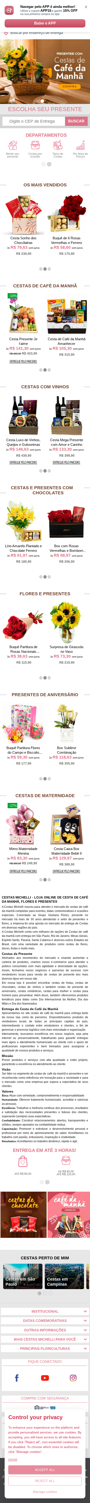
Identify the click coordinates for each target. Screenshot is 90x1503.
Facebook (16, 1378)
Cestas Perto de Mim (45, 1258)
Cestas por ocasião (35, 155)
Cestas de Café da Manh (45, 285)
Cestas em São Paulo (20, 1282)
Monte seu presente (12, 155)
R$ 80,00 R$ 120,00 (66, 1173)
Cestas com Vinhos (45, 386)
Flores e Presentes (45, 593)
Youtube (45, 1378)
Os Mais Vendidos (45, 184)
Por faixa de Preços (80, 155)
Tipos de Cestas (57, 155)
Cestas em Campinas (57, 1282)
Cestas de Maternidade (45, 795)
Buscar (76, 121)
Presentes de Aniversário (45, 694)
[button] (42, 101)
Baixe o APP (45, 23)
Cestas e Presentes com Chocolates (42, 490)
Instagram (73, 1378)
